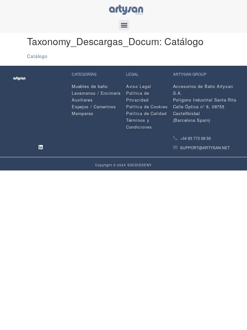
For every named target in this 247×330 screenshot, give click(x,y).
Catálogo (37, 56)
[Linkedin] (41, 147)
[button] (124, 25)
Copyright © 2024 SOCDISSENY (123, 165)
